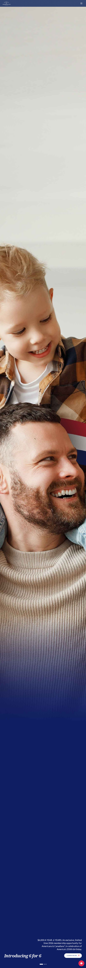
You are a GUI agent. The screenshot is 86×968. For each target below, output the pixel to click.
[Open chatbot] (81, 963)
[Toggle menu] (81, 3)
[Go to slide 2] (43, 964)
